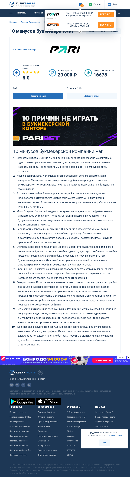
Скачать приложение (47, 450)
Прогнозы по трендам (19, 431)
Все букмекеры (74, 426)
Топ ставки (38, 13)
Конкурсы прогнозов (19, 412)
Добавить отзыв (92, 96)
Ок (104, 443)
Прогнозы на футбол (19, 436)
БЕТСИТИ (71, 450)
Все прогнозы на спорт (20, 426)
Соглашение (43, 441)
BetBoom (71, 445)
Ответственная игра (47, 455)
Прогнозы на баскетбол (20, 450)
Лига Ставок (72, 441)
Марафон (71, 436)
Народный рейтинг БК (76, 417)
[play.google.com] (22, 401)
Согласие (42, 431)
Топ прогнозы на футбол (20, 417)
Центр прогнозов (17, 422)
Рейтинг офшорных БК (77, 422)
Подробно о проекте (104, 422)
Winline (70, 431)
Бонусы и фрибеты (46, 412)
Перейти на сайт (38, 96)
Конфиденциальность (48, 436)
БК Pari (70, 455)
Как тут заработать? (104, 412)
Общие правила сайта (105, 417)
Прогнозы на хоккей (19, 441)
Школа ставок (101, 426)
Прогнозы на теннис (19, 445)
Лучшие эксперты (46, 417)
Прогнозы (21, 13)
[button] (80, 4)
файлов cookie (115, 435)
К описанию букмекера (25, 50)
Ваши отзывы (44, 426)
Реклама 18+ (51, 18)
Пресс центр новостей (48, 422)
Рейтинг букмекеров (76, 412)
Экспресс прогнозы (18, 455)
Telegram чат (44, 445)
